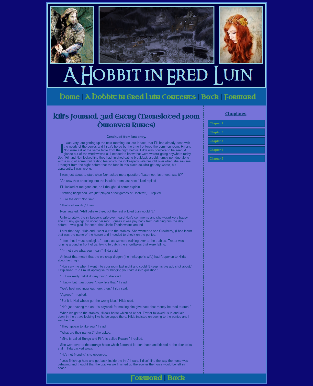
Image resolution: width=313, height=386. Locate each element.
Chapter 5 (216, 158)
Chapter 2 (216, 132)
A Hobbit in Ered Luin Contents (140, 97)
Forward (240, 97)
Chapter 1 (216, 123)
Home (70, 97)
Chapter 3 (216, 141)
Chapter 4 (216, 150)
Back (210, 97)
